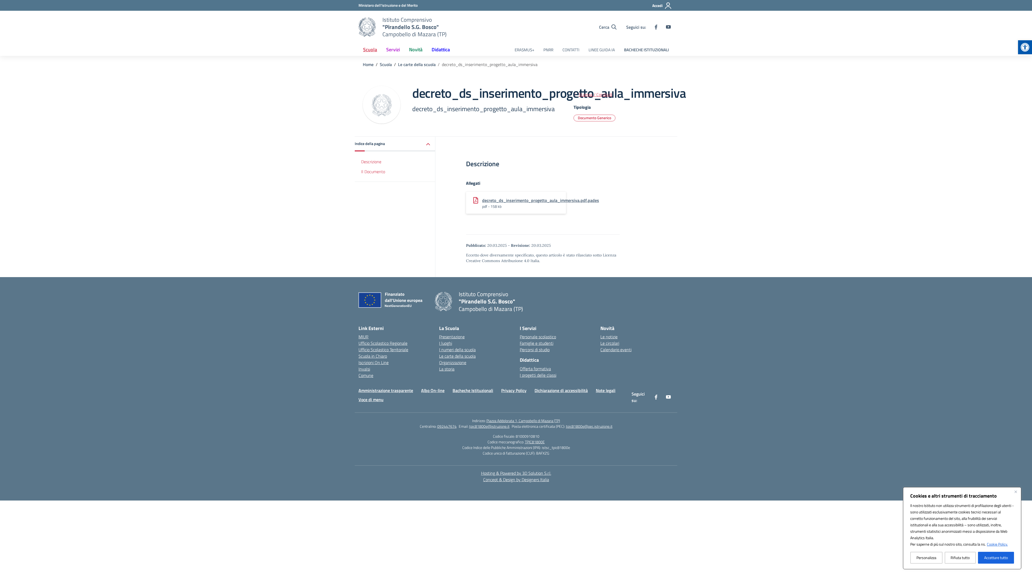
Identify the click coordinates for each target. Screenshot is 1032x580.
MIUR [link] (363, 337)
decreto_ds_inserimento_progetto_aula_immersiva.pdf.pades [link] (540, 200)
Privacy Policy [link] (513, 390)
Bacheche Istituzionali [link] (473, 390)
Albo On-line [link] (433, 390)
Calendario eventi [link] (616, 349)
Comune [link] (366, 375)
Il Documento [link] (373, 171)
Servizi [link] (393, 49)
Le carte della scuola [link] (457, 356)
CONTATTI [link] (570, 50)
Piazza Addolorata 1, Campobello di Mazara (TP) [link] (523, 420)
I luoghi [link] (445, 343)
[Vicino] (1015, 491)
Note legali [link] (605, 390)
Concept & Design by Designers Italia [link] (516, 479)
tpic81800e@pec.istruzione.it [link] (589, 426)
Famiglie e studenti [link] (536, 343)
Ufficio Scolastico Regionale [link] (383, 343)
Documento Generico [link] (594, 118)
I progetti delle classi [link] (538, 375)
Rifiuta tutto (960, 557)
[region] (962, 528)
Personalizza (926, 557)
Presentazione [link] (452, 337)
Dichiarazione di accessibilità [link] (561, 390)
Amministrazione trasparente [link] (386, 390)
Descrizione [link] (371, 161)
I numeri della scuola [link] (457, 349)
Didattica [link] (441, 49)
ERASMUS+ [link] (524, 50)
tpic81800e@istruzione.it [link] (489, 426)
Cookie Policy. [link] (997, 544)
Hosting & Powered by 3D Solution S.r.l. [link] (516, 473)
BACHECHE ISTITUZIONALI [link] (646, 50)
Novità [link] (415, 49)
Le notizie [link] (609, 337)
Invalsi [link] (364, 369)
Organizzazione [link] (452, 362)
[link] (1025, 47)
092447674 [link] (447, 426)
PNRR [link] (548, 50)
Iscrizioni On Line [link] (374, 362)
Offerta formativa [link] (535, 368)
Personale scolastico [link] (538, 337)
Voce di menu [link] (371, 399)
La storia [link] (446, 369)
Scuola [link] (370, 49)
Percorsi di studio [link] (535, 349)
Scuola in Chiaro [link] (373, 356)
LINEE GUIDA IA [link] (602, 50)
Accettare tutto (996, 557)
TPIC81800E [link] (535, 442)
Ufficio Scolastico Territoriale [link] (383, 349)
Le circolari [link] (609, 343)
